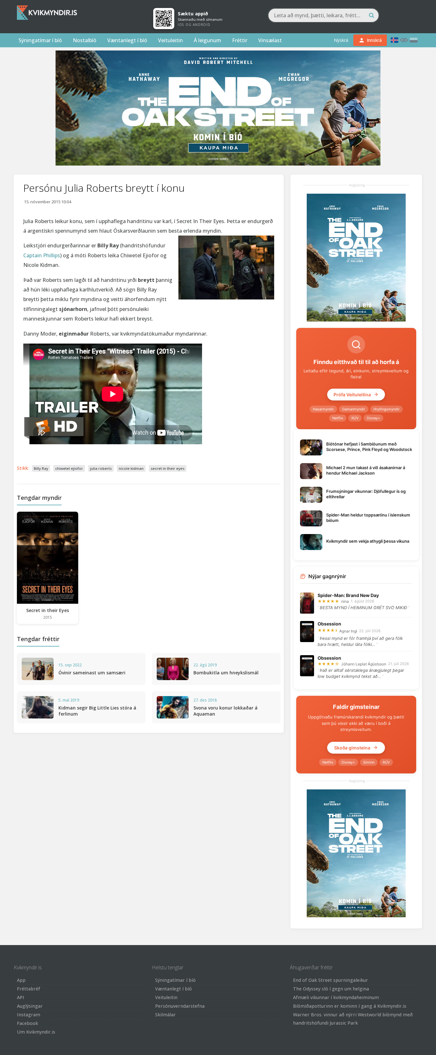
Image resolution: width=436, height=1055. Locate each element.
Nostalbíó (84, 40)
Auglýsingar (30, 1006)
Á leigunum (207, 40)
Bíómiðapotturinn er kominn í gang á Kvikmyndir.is (349, 1006)
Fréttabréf (28, 989)
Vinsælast (270, 40)
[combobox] (323, 15)
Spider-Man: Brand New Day (348, 595)
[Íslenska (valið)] (394, 40)
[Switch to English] (404, 40)
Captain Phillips (41, 255)
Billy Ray (41, 468)
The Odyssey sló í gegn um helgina (331, 989)
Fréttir (239, 40)
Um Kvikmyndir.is (36, 1032)
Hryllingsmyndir (386, 409)
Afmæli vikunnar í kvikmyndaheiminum (336, 997)
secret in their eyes (167, 468)
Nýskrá (341, 40)
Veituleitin (170, 40)
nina (345, 601)
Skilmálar (165, 1015)
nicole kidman (131, 468)
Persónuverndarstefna (180, 1006)
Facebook (27, 1023)
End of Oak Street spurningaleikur (330, 980)
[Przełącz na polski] (413, 40)
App (21, 980)
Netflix (337, 418)
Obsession (329, 623)
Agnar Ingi (348, 631)
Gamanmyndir (353, 409)
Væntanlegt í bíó (127, 40)
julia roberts (101, 468)
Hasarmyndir (323, 409)
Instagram (28, 1015)
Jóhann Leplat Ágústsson (363, 664)
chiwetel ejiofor (69, 468)
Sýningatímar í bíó (40, 40)
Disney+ (373, 418)
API (20, 997)
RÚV (354, 418)
